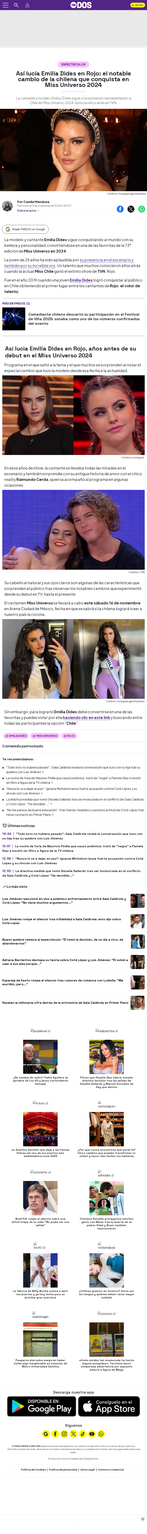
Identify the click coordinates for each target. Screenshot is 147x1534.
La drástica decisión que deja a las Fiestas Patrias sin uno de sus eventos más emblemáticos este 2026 (40, 1153)
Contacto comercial (111, 1469)
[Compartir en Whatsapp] (141, 209)
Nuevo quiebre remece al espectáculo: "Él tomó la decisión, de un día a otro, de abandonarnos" (62, 941)
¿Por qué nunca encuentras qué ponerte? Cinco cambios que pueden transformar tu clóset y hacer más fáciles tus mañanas (107, 1153)
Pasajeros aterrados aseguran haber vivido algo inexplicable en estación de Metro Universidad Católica (40, 1363)
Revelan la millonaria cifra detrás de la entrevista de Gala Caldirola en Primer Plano (65, 1003)
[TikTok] (83, 1433)
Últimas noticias (21, 825)
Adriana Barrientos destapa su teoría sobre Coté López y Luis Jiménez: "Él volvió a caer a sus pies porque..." (65, 962)
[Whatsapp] (101, 1433)
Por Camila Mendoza (33, 202)
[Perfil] (27, 5)
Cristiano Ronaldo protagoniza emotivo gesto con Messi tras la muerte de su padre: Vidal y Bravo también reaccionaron (106, 1223)
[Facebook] (55, 1433)
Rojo (71, 735)
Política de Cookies (33, 1469)
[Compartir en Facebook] (120, 209)
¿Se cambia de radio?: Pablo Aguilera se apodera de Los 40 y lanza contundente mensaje (40, 1081)
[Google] (46, 1433)
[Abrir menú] (5, 5)
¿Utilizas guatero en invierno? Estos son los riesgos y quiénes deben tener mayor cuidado (106, 1294)
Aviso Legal (87, 1469)
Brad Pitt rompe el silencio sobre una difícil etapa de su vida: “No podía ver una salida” (40, 1222)
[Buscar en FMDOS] (16, 5)
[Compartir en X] (130, 209)
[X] (73, 1433)
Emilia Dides (18, 735)
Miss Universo (47, 735)
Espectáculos (73, 64)
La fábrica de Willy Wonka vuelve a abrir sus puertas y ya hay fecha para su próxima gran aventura (40, 1294)
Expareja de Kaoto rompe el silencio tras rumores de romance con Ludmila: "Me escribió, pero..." (62, 982)
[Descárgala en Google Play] (41, 1406)
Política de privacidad (63, 1469)
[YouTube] (92, 1433)
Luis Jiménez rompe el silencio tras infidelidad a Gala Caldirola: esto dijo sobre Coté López (61, 921)
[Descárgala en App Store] (109, 1406)
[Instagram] (64, 1433)
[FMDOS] (80, 5)
